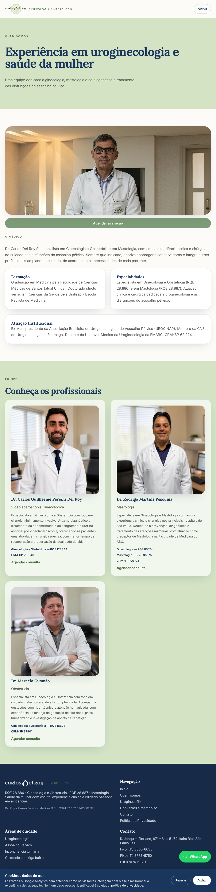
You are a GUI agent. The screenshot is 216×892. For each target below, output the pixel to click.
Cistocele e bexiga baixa (24, 858)
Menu (202, 9)
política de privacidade (127, 885)
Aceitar (202, 880)
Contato (126, 814)
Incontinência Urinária (22, 851)
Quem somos (130, 795)
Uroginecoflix (131, 801)
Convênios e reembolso (138, 808)
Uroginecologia (17, 839)
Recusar (181, 880)
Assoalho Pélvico (18, 845)
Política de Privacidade (138, 820)
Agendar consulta (25, 562)
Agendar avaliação (108, 223)
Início (124, 789)
